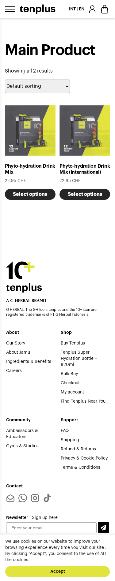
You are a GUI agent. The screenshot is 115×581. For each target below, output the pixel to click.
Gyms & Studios (22, 446)
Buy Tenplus (73, 343)
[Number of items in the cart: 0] (104, 9)
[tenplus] (38, 9)
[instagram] (35, 498)
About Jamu (18, 352)
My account (72, 392)
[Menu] (10, 9)
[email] (10, 498)
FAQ (65, 431)
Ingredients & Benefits (28, 361)
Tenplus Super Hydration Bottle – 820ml (79, 358)
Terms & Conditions (80, 467)
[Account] (92, 9)
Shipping (70, 440)
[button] (103, 527)
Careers (14, 371)
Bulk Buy (69, 374)
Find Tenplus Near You (83, 401)
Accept (57, 571)
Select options (30, 194)
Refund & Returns (78, 449)
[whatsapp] (22, 498)
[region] (57, 557)
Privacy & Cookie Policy (84, 458)
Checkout (70, 383)
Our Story (15, 343)
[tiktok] (47, 498)
